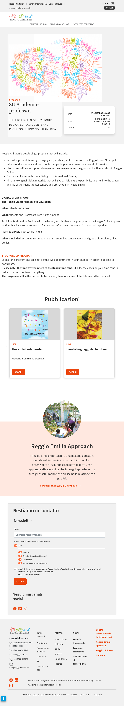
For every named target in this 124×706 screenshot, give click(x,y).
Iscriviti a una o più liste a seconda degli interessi (32, 541)
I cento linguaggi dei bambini (86, 349)
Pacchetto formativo (83, 24)
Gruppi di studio (38, 24)
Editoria (26, 552)
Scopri (18, 372)
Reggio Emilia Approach (20, 8)
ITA (104, 3)
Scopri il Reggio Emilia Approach (59, 486)
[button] (111, 17)
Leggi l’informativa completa (29, 574)
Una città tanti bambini (28, 349)
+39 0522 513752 (20, 659)
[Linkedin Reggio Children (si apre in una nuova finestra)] (20, 609)
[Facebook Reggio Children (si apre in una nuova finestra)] (15, 609)
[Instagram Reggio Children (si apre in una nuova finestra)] (26, 609)
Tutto (20, 545)
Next (115, 345)
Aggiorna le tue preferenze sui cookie (44, 684)
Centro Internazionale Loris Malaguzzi (45, 3)
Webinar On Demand (59, 24)
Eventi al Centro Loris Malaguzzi (35, 556)
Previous (4, 345)
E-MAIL (16, 529)
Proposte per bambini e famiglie (35, 563)
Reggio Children (16, 3)
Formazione (27, 560)
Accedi (109, 7)
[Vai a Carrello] (113, 3)
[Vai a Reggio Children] (21, 17)
